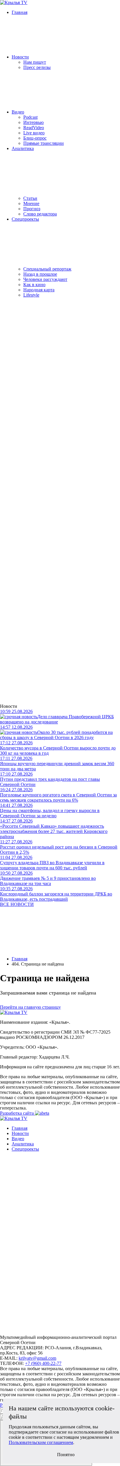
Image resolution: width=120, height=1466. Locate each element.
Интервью (33, 122)
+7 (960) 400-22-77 (43, 1363)
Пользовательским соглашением (41, 1442)
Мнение (31, 203)
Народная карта (38, 289)
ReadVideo (33, 127)
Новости (20, 56)
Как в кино (34, 284)
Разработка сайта (17, 1113)
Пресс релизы (37, 67)
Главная (19, 12)
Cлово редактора (40, 213)
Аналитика (23, 148)
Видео (18, 111)
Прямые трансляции (43, 143)
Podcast (30, 117)
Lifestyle (31, 295)
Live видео (34, 132)
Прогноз (31, 208)
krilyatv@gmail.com (37, 1358)
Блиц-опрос (35, 138)
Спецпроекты (25, 219)
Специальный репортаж (47, 268)
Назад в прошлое (40, 274)
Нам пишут (34, 62)
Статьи (30, 198)
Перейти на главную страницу (30, 1007)
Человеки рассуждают (45, 279)
